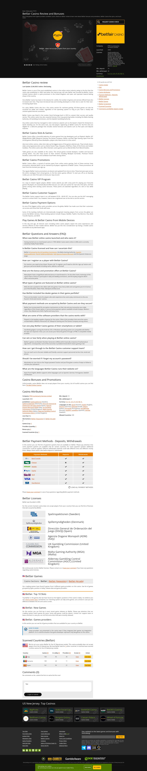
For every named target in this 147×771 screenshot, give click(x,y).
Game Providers (26, 741)
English (84, 405)
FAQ (100, 87)
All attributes (100, 76)
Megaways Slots (26, 738)
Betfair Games (103, 101)
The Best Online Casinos (34, 385)
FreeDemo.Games (96, 746)
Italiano (85, 407)
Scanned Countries (105, 106)
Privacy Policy (63, 741)
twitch (36, 749)
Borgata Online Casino (64, 717)
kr (111, 74)
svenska (87, 410)
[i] (47, 653)
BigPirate (34, 709)
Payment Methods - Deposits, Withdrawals (108, 95)
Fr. (123, 74)
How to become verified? (84, 64)
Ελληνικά (74, 407)
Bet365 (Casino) (114, 709)
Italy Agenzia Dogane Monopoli (64, 254)
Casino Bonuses (45, 734)
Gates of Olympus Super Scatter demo (52, 743)
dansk (73, 405)
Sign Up (120, 737)
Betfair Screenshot (105, 104)
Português (68, 408)
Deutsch (62, 407)
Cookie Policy (63, 743)
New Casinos (44, 736)
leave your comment (33, 492)
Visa (33, 479)
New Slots (25, 745)
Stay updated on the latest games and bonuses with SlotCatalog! (100, 732)
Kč (119, 74)
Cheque (34, 463)
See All (115, 66)
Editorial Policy (63, 745)
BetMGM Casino (88, 709)
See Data (87, 657)
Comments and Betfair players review (111, 109)
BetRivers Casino (37, 717)
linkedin (23, 749)
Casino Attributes (104, 92)
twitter (30, 749)
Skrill (33, 475)
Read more (88, 767)
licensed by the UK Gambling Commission (43, 252)
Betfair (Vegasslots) (37, 419)
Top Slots (25, 731)
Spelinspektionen (36, 402)
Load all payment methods (82, 487)
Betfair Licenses (104, 99)
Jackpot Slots (26, 736)
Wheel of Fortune (115, 717)
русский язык (85, 408)
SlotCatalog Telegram (84, 747)
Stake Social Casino (64, 709)
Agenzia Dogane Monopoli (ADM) (36, 406)
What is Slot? (64, 734)
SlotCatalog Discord (89, 747)
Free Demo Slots (27, 734)
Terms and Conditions (65, 738)
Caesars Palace (88, 717)
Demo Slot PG (44, 745)
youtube (27, 749)
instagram (33, 749)
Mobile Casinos (45, 738)
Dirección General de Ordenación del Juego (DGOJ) (39, 405)
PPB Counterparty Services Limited (40, 396)
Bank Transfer (36, 458)
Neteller (34, 467)
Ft (116, 74)
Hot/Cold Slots (26, 743)
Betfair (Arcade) (50, 419)
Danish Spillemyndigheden (44, 254)
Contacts (43, 741)
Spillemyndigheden (28, 404)
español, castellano (72, 410)
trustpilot (39, 749)
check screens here (31, 600)
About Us (61, 736)
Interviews (62, 731)
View (77, 657)
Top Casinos (44, 731)
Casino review (103, 85)
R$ (121, 74)
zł (113, 74)
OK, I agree (97, 767)
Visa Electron (36, 483)
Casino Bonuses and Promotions (109, 90)
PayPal (34, 471)
